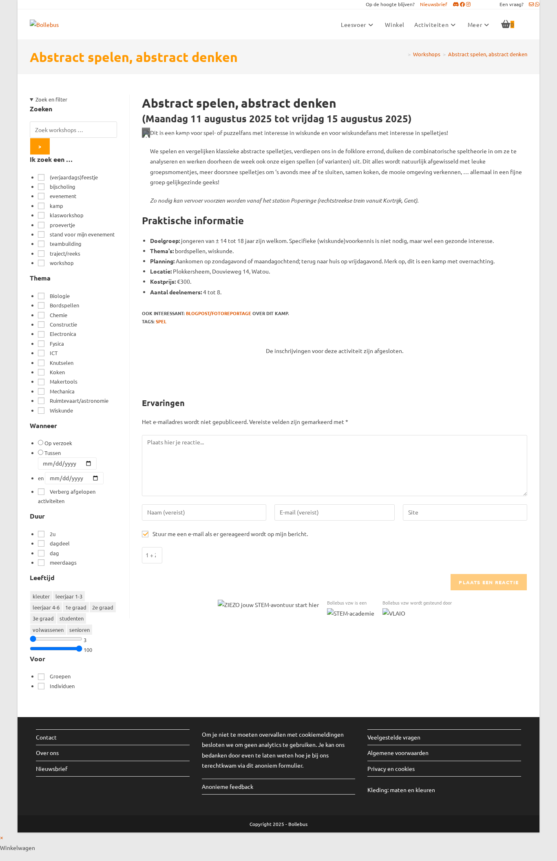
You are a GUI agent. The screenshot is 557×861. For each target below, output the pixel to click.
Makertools (63, 381)
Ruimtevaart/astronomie (79, 400)
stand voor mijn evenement (82, 234)
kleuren (425, 789)
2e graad (102, 607)
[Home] (403, 54)
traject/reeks (65, 253)
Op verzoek (58, 442)
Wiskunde (61, 410)
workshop (62, 262)
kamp (56, 205)
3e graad (43, 618)
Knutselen (61, 362)
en (41, 478)
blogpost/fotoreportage (218, 313)
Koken (57, 372)
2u (52, 533)
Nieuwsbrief (51, 768)
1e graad (75, 607)
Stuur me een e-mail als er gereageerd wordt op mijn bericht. (230, 533)
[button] (436, 4)
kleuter (41, 596)
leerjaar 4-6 (46, 607)
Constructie (63, 324)
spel (161, 321)
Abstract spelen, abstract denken (487, 54)
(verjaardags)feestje (74, 177)
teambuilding (66, 243)
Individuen (62, 685)
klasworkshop (67, 215)
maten (399, 789)
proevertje (62, 224)
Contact (46, 737)
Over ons (47, 752)
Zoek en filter (51, 99)
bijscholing (62, 186)
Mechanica (62, 391)
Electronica (63, 333)
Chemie (58, 314)
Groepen (60, 676)
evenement (63, 195)
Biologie (60, 295)
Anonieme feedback (227, 786)
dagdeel (60, 543)
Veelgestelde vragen (393, 737)
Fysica (57, 343)
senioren (79, 629)
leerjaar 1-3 (68, 596)
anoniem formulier (278, 765)
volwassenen (48, 629)
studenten (72, 618)
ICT (53, 352)
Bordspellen (64, 305)
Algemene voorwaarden (398, 752)
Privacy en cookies (391, 768)
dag (54, 553)
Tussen (52, 452)
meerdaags (63, 562)
